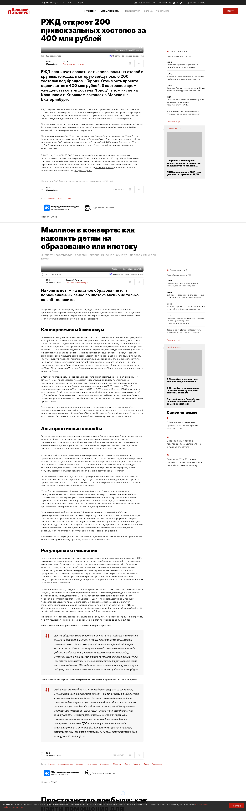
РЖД (60, 198)
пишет (53, 112)
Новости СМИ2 (49, 217)
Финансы (79, 764)
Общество (117, 764)
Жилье (146, 764)
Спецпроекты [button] (110, 10)
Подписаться (144, 2)
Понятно (236, 806)
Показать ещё (173, 121)
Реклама (147, 10)
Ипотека (136, 764)
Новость (51, 198)
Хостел (68, 198)
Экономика (104, 764)
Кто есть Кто (162, 10)
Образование (157, 764)
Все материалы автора (73, 64)
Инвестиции (92, 764)
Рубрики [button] (90, 10)
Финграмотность (65, 764)
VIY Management (104, 167)
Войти (230, 11)
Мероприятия (132, 10)
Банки (127, 764)
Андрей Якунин (83, 170)
